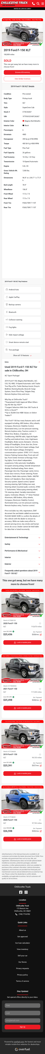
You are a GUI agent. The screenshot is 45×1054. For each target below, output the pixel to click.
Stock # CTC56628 (9, 751)
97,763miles (37, 823)
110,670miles (36, 627)
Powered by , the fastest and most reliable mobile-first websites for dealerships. (22, 1043)
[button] (33, 3)
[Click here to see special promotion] (22, 9)
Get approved (22, 937)
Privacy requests (22, 968)
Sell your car (22, 956)
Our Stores (22, 962)
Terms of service (22, 981)
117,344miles (36, 692)
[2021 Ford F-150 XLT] (23, 669)
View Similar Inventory (22, 79)
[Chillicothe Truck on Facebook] (19, 892)
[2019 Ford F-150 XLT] (23, 734)
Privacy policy (22, 975)
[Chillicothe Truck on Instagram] (25, 892)
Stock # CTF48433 (9, 817)
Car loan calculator (22, 943)
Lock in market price (24, 642)
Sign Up (22, 1027)
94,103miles (37, 758)
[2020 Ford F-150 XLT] (23, 603)
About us (22, 930)
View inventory (22, 949)
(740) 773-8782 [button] (24, 914)
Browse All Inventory (22, 72)
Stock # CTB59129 (9, 620)
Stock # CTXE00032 (9, 686)
